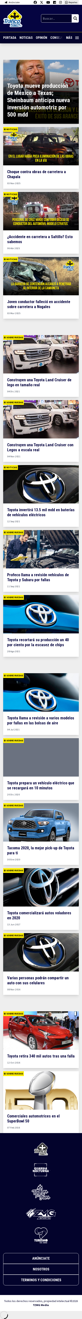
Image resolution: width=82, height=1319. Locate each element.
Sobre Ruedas (14, 337)
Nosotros (41, 1269)
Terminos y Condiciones (41, 1280)
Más (69, 38)
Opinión (41, 38)
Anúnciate (41, 1258)
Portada (9, 38)
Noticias (26, 38)
